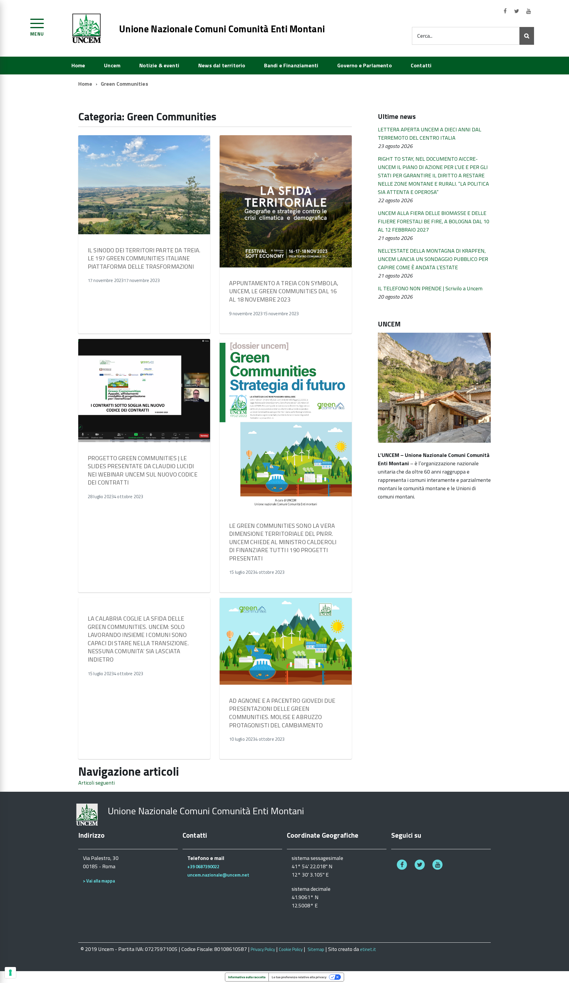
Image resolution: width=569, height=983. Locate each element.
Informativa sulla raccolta (247, 977)
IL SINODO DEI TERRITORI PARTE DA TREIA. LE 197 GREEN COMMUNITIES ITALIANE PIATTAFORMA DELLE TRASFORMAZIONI (144, 258)
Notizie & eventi (159, 65)
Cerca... (424, 36)
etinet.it (368, 949)
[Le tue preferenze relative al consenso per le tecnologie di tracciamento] (10, 972)
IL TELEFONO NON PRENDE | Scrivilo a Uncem (430, 288)
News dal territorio (221, 65)
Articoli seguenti (96, 783)
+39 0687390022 (203, 866)
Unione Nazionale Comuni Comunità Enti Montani (222, 28)
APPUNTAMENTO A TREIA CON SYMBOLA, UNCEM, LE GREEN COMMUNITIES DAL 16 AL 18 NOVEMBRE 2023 (283, 291)
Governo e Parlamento (364, 65)
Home (78, 65)
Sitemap (316, 949)
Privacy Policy (263, 949)
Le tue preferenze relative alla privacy (299, 977)
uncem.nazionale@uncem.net (218, 875)
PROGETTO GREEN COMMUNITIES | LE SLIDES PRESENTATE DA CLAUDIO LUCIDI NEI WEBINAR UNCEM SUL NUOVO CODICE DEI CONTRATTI (142, 470)
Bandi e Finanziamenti (291, 65)
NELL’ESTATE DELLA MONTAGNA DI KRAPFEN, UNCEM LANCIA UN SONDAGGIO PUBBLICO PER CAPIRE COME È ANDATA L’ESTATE (433, 259)
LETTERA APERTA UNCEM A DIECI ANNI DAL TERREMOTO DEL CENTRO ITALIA (429, 133)
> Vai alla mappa (99, 880)
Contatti (421, 65)
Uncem (112, 65)
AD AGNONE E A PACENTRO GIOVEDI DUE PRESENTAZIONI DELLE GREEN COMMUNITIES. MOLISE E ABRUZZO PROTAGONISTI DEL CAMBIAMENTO (282, 713)
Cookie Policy (291, 949)
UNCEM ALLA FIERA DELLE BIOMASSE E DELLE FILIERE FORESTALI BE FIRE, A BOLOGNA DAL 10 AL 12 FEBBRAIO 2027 (433, 221)
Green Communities (124, 84)
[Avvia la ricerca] (527, 36)
